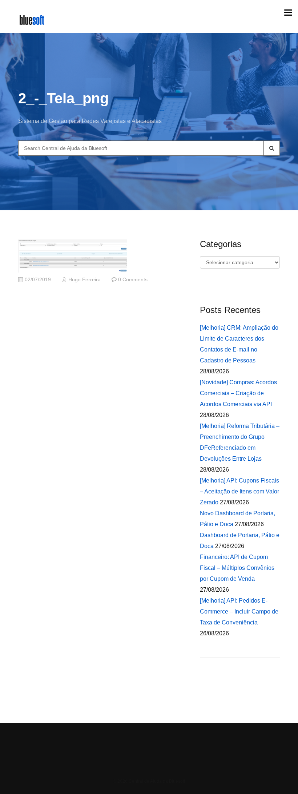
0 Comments (133, 279)
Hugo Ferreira (84, 279)
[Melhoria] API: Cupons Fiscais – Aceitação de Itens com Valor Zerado (239, 491)
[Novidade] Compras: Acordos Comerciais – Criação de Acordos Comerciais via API (238, 393)
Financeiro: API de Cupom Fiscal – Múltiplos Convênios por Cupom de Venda (237, 568)
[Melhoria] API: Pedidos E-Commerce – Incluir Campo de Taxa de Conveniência (239, 612)
